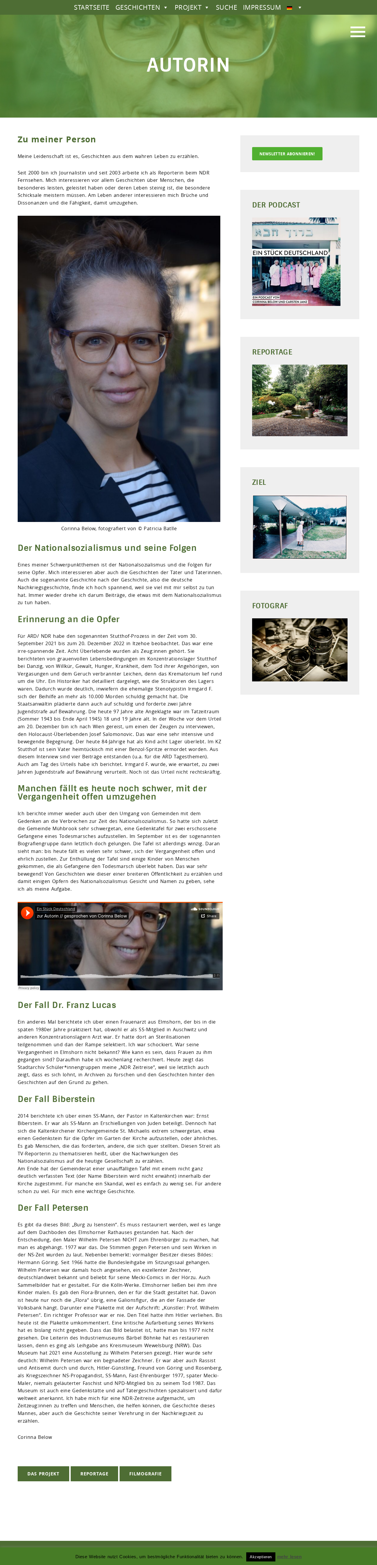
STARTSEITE (92, 7)
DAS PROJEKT (43, 1474)
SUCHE (226, 7)
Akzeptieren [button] (261, 1557)
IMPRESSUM (262, 7)
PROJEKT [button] (188, 7)
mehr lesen (289, 1556)
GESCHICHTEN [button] (137, 7)
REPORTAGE (94, 1474)
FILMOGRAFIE (145, 1474)
